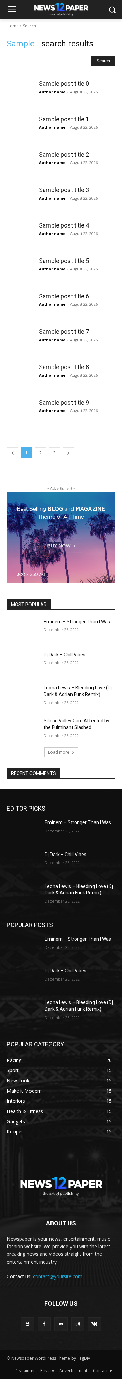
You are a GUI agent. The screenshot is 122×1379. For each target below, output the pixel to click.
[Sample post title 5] (20, 270)
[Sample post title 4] (20, 235)
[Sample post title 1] (20, 129)
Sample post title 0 (64, 83)
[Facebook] (44, 1324)
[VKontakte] (94, 1324)
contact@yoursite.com (57, 1276)
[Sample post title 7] (20, 341)
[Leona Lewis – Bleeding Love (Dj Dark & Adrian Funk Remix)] (23, 696)
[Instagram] (77, 1324)
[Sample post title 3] (20, 200)
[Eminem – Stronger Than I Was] (23, 629)
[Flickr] (60, 1324)
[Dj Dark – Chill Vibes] (23, 663)
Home (13, 26)
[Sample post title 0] (20, 93)
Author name (52, 91)
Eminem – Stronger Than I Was (77, 621)
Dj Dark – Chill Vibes (64, 654)
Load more (58, 752)
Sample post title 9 (64, 402)
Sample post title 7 (64, 331)
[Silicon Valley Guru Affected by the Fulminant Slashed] (23, 729)
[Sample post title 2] (20, 164)
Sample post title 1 (64, 119)
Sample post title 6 (64, 296)
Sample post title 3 (64, 189)
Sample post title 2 (64, 154)
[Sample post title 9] (20, 412)
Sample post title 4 (64, 225)
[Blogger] (27, 1324)
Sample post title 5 (64, 260)
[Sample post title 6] (20, 306)
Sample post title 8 (64, 367)
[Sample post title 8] (20, 377)
